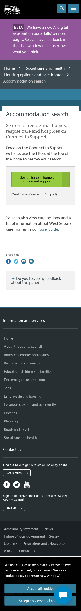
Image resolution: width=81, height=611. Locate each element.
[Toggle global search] (61, 8)
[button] (73, 8)
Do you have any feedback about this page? (36, 280)
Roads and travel (16, 430)
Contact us (27, 551)
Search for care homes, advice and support (37, 179)
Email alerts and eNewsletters (45, 544)
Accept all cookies (40, 589)
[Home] (12, 11)
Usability (10, 544)
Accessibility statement (21, 529)
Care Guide (48, 229)
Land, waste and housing (22, 396)
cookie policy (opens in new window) (32, 576)
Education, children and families (28, 372)
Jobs (7, 388)
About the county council (23, 346)
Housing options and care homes (34, 74)
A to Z (8, 551)
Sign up (11, 507)
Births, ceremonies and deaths (26, 355)
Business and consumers (22, 363)
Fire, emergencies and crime (25, 380)
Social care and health (46, 68)
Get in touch (14, 472)
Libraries (10, 413)
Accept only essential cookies (40, 601)
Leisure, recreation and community (30, 405)
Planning (11, 421)
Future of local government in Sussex (31, 536)
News (49, 529)
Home (10, 68)
